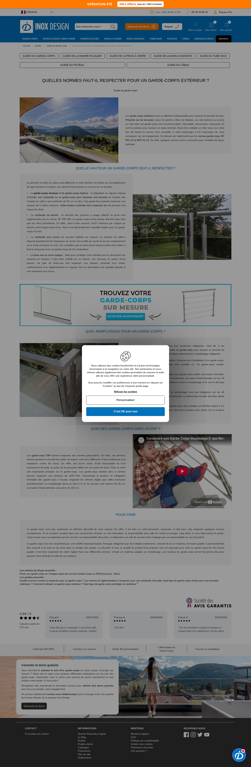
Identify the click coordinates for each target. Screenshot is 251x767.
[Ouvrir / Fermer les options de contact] (239, 755)
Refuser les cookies (125, 391)
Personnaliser (125, 400)
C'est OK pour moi (125, 411)
